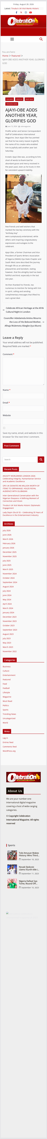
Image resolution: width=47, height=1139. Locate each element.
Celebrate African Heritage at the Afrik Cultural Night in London (25, 310)
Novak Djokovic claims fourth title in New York (29, 868)
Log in (5, 738)
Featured (9, 99)
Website (7, 415)
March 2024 (8, 608)
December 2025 (9, 552)
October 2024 (8, 578)
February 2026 (9, 543)
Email (6, 402)
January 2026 (8, 547)
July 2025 (7, 560)
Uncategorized (9, 718)
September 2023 (10, 630)
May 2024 (7, 599)
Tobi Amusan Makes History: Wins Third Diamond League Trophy (29, 854)
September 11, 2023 (30, 873)
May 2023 (7, 642)
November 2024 (10, 573)
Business (7, 666)
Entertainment (9, 675)
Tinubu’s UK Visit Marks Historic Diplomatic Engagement (25, 9)
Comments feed (10, 746)
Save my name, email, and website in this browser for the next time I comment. (23, 435)
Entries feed (8, 742)
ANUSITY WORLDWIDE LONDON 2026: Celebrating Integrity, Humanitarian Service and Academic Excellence (22, 479)
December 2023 (9, 617)
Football (6, 688)
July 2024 (7, 591)
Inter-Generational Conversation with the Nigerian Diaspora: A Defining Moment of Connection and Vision (21, 498)
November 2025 (10, 556)
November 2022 (10, 651)
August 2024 (8, 586)
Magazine (7, 697)
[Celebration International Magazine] (23, 16)
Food (5, 684)
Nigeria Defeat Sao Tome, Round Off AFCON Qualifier (28, 882)
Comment (8, 354)
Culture (6, 671)
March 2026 (8, 539)
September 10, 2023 (30, 887)
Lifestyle (19, 99)
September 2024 (10, 582)
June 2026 (7, 535)
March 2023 (8, 647)
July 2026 (7, 530)
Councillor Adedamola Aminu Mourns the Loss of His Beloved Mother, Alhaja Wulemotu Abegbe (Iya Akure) (22, 322)
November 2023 (10, 621)
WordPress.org (9, 751)
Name (6, 390)
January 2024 (8, 612)
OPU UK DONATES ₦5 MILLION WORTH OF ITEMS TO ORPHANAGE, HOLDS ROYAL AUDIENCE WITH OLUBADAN (21, 488)
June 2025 (7, 565)
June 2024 (7, 595)
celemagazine (25, 126)
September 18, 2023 (30, 859)
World (5, 722)
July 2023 (7, 638)
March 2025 (8, 569)
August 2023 (8, 634)
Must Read (29, 99)
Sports (5, 709)
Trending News (11, 104)
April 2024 (7, 604)
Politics (6, 705)
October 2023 (8, 625)
